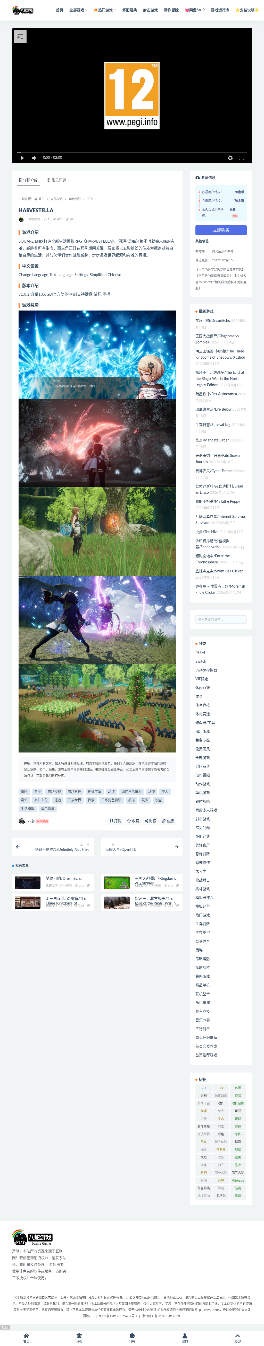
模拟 (131, 800)
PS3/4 (200, 653)
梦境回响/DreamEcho (64, 879)
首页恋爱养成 (206, 1046)
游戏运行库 (220, 10)
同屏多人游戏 (206, 810)
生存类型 (202, 933)
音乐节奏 (202, 1020)
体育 (199, 696)
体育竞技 (202, 705)
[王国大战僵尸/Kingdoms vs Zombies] (117, 883)
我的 (185, 1341)
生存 (238, 1165)
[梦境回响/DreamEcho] (27, 883)
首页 (59, 10)
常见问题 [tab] (59, 180)
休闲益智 (202, 688)
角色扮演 (75, 199)
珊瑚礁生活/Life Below (213, 409)
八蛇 (38, 821)
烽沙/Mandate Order (212, 440)
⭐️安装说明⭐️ (247, 10)
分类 (79, 1341)
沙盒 (158, 800)
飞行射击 (202, 1029)
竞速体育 (202, 941)
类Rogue (238, 1180)
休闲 (238, 1088)
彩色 (221, 1134)
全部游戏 (57, 199)
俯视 (204, 1095)
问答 (132, 1341)
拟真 (238, 1142)
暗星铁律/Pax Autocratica (216, 394)
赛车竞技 (202, 1011)
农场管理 (74, 791)
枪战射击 (202, 880)
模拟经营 (202, 906)
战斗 (204, 1142)
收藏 (135, 821)
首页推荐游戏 (206, 1055)
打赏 (117, 821)
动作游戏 (202, 784)
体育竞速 (202, 714)
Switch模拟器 (206, 670)
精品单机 (202, 985)
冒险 (24, 791)
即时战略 (202, 801)
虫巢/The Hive (206, 532)
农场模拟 (54, 791)
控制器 (221, 1149)
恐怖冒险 (202, 854)
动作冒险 (171, 10)
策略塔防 (202, 959)
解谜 (221, 1188)
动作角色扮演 (131, 791)
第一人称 (221, 1172)
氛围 (145, 800)
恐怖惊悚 (202, 863)
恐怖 (238, 1134)
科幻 (204, 1172)
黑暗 (238, 1196)
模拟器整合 (204, 898)
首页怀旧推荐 (206, 1038)
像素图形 (221, 1095)
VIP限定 (201, 679)
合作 (204, 1118)
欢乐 (221, 1157)
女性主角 (41, 800)
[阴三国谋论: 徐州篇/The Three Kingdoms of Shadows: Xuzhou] (27, 904)
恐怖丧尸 (202, 845)
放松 (238, 1149)
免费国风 (202, 749)
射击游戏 (150, 10)
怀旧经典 (129, 10)
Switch (200, 661)
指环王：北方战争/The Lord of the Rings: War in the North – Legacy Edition (219, 379)
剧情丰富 (94, 791)
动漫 (151, 791)
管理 (221, 1180)
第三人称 (238, 1172)
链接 (170, 821)
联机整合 (202, 994)
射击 (221, 1126)
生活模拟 (27, 809)
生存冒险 (202, 924)
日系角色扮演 (111, 800)
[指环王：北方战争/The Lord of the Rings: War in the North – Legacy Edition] (117, 904)
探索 (91, 800)
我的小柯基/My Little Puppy (217, 501)
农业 (37, 791)
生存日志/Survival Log (212, 425)
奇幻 (24, 800)
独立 (221, 1165)
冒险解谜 (202, 766)
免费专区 (52, 885)
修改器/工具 (205, 723)
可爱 (238, 1111)
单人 (165, 791)
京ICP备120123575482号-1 (118, 1316)
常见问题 (202, 828)
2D (204, 1088)
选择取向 (203, 1196)
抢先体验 (221, 1142)
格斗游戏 (202, 889)
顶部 (238, 1341)
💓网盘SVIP (195, 10)
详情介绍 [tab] (30, 180)
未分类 (200, 871)
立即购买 (221, 230)
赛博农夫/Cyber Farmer (214, 471)
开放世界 (74, 800)
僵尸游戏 (202, 731)
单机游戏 (202, 793)
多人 (221, 1118)
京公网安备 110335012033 (161, 1316)
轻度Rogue (238, 1189)
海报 (152, 821)
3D (221, 1088)
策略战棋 (202, 968)
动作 (111, 791)
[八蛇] (21, 219)
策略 (199, 950)
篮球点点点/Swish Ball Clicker (219, 571)
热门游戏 (202, 915)
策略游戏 (202, 976)
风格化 (221, 1196)
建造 (57, 800)
